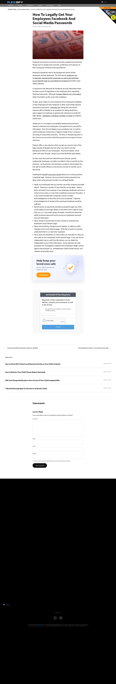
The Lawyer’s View (47, 26)
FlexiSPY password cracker (51, 174)
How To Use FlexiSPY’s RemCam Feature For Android (22, 348)
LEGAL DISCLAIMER (40, 625)
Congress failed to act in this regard (68, 94)
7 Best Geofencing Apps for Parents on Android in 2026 (26, 388)
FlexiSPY (39, 26)
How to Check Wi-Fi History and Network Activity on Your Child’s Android (32, 364)
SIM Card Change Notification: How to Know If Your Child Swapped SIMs (32, 380)
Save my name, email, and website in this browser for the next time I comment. (52, 461)
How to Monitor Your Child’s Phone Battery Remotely (25, 372)
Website (34, 453)
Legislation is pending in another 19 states (57, 116)
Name (34, 438)
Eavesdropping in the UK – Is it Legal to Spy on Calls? (93, 348)
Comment (35, 418)
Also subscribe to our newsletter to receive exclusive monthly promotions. (58, 309)
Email (34, 446)
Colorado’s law (55, 107)
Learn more (43, 275)
